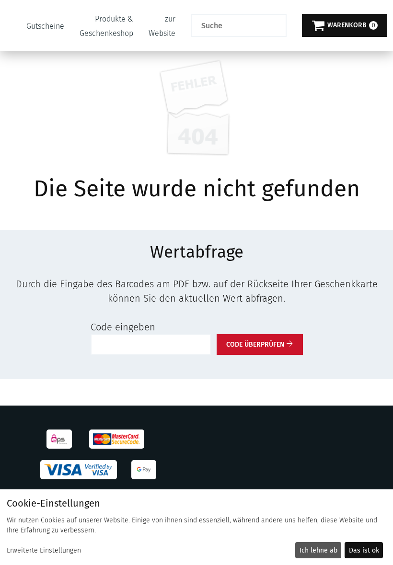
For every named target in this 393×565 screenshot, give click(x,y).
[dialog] (196, 527)
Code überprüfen (255, 344)
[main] (196, 216)
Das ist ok (364, 550)
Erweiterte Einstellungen (44, 550)
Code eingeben (123, 327)
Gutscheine (45, 26)
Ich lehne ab (318, 550)
